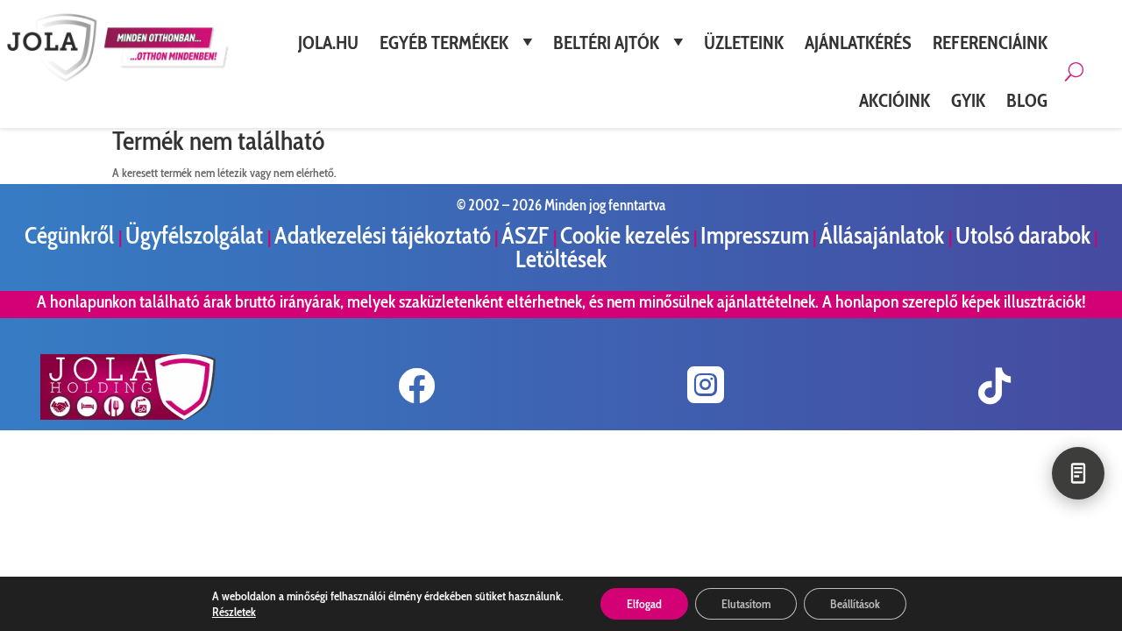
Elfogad (644, 604)
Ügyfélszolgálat (196, 235)
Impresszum (754, 235)
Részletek (234, 612)
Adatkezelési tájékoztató (382, 235)
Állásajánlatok (884, 235)
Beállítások (855, 604)
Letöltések (561, 259)
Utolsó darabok (1022, 235)
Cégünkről (71, 235)
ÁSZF (527, 235)
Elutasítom (745, 604)
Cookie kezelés (625, 235)
